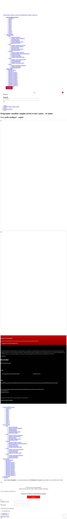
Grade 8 (10, 29)
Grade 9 (10, 30)
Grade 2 (10, 21)
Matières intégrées (18, 382)
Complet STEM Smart (15, 54)
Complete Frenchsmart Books (17, 46)
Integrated (10, 51)
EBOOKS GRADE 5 (12, 77)
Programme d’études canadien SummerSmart (20, 53)
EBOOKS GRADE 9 (12, 81)
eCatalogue (9, 87)
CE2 (17, 373)
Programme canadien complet (17, 49)
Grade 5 (10, 25)
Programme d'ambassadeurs (19, 389)
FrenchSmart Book (15, 47)
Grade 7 (10, 27)
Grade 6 (10, 26)
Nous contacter (41, 389)
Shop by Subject (10, 34)
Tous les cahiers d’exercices (12, 17)
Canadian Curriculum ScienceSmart (18, 59)
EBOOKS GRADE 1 (12, 72)
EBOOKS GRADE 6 (12, 78)
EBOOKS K (11, 71)
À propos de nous (34, 382)
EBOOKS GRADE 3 (12, 74)
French (9, 44)
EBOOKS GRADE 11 (13, 84)
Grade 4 (10, 24)
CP (14, 373)
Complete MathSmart (15, 40)
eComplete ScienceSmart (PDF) (17, 63)
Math (9, 36)
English (10, 64)
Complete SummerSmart (16, 56)
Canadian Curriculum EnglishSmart (18, 65)
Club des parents (3, 389)
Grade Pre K (11, 18)
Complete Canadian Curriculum (17, 52)
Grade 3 (10, 23)
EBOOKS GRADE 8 (12, 80)
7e (34, 373)
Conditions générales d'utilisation (7, 400)
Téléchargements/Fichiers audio (52, 382)
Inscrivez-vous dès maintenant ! (10, 343)
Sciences (10, 382)
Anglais (2, 382)
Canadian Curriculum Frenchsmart (18, 45)
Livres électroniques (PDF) (41, 382)
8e (35, 373)
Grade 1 (10, 20)
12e (39, 373)
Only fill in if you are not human (7, 508)
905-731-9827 (5, 359)
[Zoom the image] (33, 175)
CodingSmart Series (15, 39)
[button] (5, 97)
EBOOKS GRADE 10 (13, 83)
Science (10, 58)
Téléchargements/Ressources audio (32, 389)
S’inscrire (33, 497)
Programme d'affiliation (10, 389)
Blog (25, 389)
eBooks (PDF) (9, 69)
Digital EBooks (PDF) (15, 43)
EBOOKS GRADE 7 (12, 79)
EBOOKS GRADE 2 (12, 73)
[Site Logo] (20, 15)
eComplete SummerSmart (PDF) (17, 57)
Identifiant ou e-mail (5, 501)
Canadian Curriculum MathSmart (18, 38)
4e (18, 373)
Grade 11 (10, 32)
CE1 (15, 373)
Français (13, 382)
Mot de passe (3, 504)
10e (37, 373)
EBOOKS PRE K (12, 70)
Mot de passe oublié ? (5, 516)
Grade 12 (8, 423)
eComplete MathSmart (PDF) (17, 41)
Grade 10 (10, 31)
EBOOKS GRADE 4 (12, 76)
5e (19, 373)
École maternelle (5, 373)
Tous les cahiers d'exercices (26, 382)
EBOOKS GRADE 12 (10, 475)
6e (33, 373)
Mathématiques (6, 382)
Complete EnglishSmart (16, 66)
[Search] (4, 102)
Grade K (10, 19)
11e (38, 373)
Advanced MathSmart (15, 37)
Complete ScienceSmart (16, 60)
